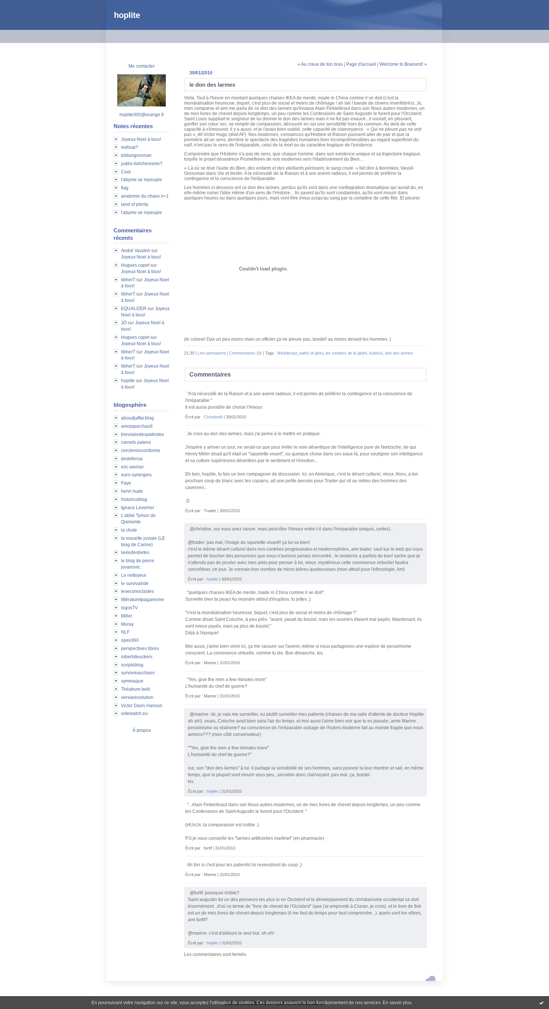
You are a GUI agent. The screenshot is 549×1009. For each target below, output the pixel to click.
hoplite (127, 15)
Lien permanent (212, 353)
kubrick (376, 353)
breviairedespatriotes (142, 434)
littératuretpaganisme (142, 599)
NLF (125, 632)
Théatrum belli (135, 689)
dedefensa (132, 458)
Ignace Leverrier (137, 507)
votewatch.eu (134, 713)
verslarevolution (137, 697)
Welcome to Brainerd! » (403, 64)
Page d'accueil (361, 64)
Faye (126, 483)
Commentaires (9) (245, 353)
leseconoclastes (137, 591)
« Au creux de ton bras (320, 64)
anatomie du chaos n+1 (145, 196)
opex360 (130, 640)
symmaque (132, 681)
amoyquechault (136, 426)
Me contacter (141, 66)
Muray (127, 624)
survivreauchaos (138, 672)
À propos (142, 730)
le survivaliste (135, 583)
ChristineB (213, 417)
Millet (126, 616)
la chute (129, 530)
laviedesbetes (135, 552)
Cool (126, 171)
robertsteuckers (136, 656)
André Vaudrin (135, 250)
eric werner (132, 467)
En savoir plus (397, 1002)
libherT (128, 279)
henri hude (132, 491)
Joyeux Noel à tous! (141, 139)
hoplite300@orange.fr (142, 114)
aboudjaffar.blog (137, 418)
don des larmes (399, 353)
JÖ (124, 322)
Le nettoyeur (133, 575)
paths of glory (311, 353)
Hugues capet (135, 265)
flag (124, 188)
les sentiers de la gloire (346, 353)
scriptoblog (132, 665)
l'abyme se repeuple (141, 179)
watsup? (129, 147)
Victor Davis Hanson (141, 705)
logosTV (129, 607)
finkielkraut (287, 353)
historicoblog (134, 499)
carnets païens (136, 442)
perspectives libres (140, 648)
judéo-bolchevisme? (141, 163)
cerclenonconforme (140, 450)
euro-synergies (136, 474)
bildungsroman (136, 155)
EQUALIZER (133, 308)
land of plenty (134, 204)
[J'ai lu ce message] (542, 1003)
